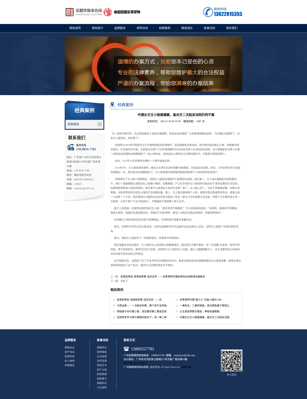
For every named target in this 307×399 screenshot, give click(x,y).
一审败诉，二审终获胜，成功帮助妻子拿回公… (206, 305)
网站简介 (97, 28)
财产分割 (102, 369)
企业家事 (102, 356)
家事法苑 (209, 28)
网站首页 (75, 28)
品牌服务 (120, 28)
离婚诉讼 (70, 347)
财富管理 (102, 374)
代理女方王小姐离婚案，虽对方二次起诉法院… (206, 317)
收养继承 (102, 352)
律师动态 (142, 28)
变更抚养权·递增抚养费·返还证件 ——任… (140, 299)
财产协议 (70, 352)
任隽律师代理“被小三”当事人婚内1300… (202, 299)
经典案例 (164, 28)
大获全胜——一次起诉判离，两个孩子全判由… (143, 305)
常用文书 (102, 365)
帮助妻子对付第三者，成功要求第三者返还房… (143, 311)
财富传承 (70, 356)
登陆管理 (186, 367)
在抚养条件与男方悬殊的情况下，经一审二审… (143, 317)
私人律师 (70, 361)
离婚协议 (102, 383)
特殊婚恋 (70, 365)
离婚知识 (102, 347)
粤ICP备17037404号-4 (135, 363)
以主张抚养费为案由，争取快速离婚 (199, 311)
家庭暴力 (102, 378)
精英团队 (187, 28)
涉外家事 (102, 361)
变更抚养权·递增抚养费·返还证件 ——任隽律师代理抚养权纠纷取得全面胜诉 (162, 276)
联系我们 (232, 28)
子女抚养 (102, 387)
